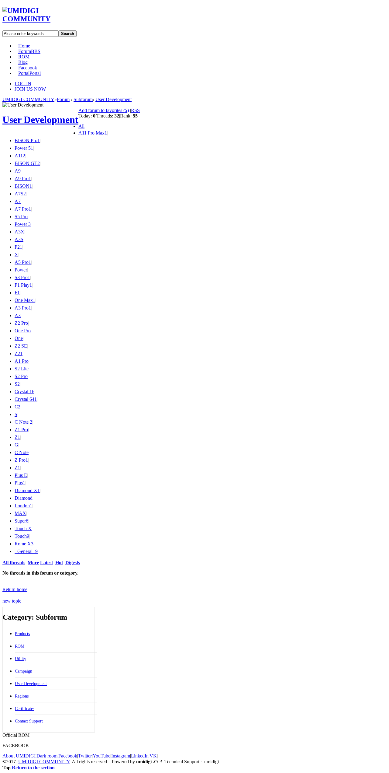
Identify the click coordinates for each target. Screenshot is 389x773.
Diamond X (27, 490)
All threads (13, 562)
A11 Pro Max (92, 132)
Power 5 (24, 148)
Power (21, 269)
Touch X (23, 528)
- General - (26, 551)
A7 (18, 201)
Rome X (24, 543)
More (33, 562)
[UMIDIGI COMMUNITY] (35, 19)
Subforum (83, 99)
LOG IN (23, 83)
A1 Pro (22, 361)
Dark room (46, 755)
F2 (18, 247)
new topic (11, 600)
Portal (29, 73)
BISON (23, 186)
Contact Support (29, 721)
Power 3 (23, 224)
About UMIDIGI (19, 755)
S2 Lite (22, 368)
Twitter (85, 755)
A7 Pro (23, 209)
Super (21, 520)
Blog (23, 62)
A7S (20, 193)
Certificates (24, 708)
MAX (20, 513)
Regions (22, 696)
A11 (20, 155)
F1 (17, 292)
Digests (72, 562)
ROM (23, 56)
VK (153, 755)
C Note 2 (23, 422)
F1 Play (23, 285)
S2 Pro (21, 376)
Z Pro (21, 460)
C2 (17, 406)
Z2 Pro (21, 323)
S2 (17, 383)
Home (24, 45)
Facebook (27, 67)
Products (22, 633)
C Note (22, 452)
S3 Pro (22, 277)
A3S (19, 239)
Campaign (23, 671)
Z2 (18, 353)
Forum (29, 51)
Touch (22, 536)
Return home (14, 589)
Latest (46, 562)
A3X (19, 231)
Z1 (17, 437)
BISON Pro (27, 140)
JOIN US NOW (30, 89)
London (23, 505)
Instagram (120, 755)
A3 (18, 315)
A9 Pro (23, 178)
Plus (20, 482)
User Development (113, 99)
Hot (59, 562)
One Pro (23, 330)
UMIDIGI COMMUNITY (28, 99)
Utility (20, 658)
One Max (25, 300)
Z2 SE (21, 345)
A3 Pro (23, 307)
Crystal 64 (26, 399)
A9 (18, 170)
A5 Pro (23, 262)
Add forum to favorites (103, 110)
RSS (135, 110)
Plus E (21, 475)
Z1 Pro (21, 429)
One (19, 338)
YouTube (101, 755)
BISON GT (27, 163)
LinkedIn (140, 755)
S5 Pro (21, 216)
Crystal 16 (24, 391)
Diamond (24, 498)
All (81, 126)
